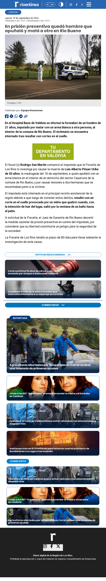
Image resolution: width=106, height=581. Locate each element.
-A (47, 4)
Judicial (13, 12)
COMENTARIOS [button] (50, 305)
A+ (52, 4)
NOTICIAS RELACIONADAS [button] (50, 254)
